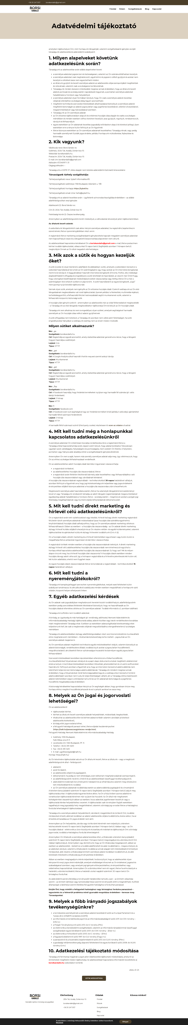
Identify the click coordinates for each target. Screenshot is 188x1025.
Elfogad (125, 1021)
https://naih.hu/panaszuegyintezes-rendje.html (74, 729)
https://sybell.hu (81, 189)
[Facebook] (131, 999)
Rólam (122, 9)
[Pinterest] (141, 999)
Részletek (59, 1022)
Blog (147, 9)
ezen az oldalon (116, 425)
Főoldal (113, 9)
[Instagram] (136, 999)
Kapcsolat (156, 9)
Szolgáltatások (135, 9)
